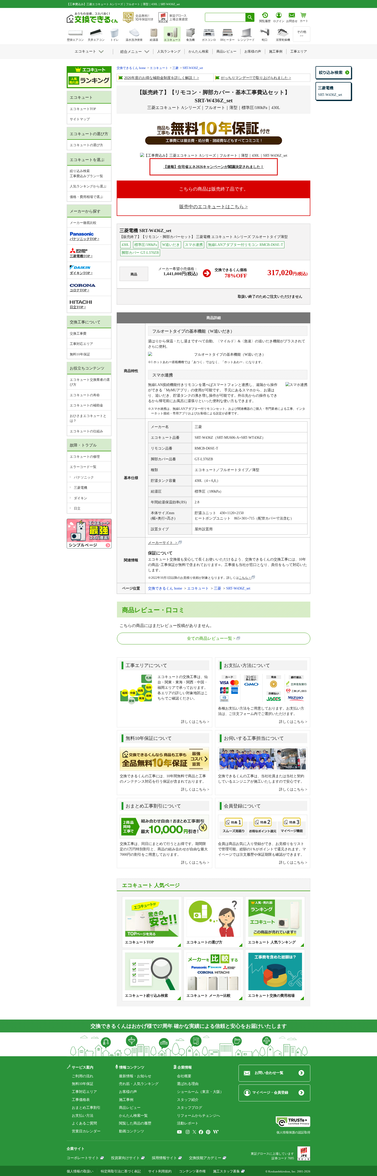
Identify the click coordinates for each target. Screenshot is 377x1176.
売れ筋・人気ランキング (138, 1084)
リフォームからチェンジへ (198, 1116)
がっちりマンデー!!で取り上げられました (254, 78)
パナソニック (84, 477)
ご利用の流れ (82, 1076)
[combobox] (225, 17)
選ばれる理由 (188, 1084)
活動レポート (188, 1123)
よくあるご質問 (84, 1123)
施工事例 (126, 1100)
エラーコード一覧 (83, 467)
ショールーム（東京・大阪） (200, 1092)
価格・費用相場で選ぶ (86, 197)
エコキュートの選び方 (86, 145)
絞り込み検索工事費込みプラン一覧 (86, 173)
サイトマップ (80, 119)
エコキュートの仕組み (86, 431)
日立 (77, 508)
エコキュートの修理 (85, 457)
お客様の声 (128, 1092)
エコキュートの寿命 (85, 395)
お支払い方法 (82, 1116)
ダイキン (80, 498)
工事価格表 (81, 1100)
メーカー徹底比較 (83, 223)
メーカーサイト (161, 543)
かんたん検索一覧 (133, 1116)
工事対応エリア (81, 344)
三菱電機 (80, 488)
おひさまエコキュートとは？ (88, 418)
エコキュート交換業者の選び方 (90, 382)
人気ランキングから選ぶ (88, 186)
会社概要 (184, 1076)
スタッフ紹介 (188, 1100)
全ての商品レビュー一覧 (209, 638)
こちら (243, 578)
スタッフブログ (189, 1108)
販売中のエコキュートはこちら (211, 206)
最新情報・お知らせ (135, 1076)
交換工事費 (78, 333)
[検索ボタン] (250, 17)
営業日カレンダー (86, 1131)
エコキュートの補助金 (86, 405)
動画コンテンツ (131, 1131)
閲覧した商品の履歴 (135, 1123)
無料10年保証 (80, 354)
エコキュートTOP (83, 109)
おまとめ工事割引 (86, 1108)
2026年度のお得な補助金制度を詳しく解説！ (160, 78)
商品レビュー (130, 1108)
